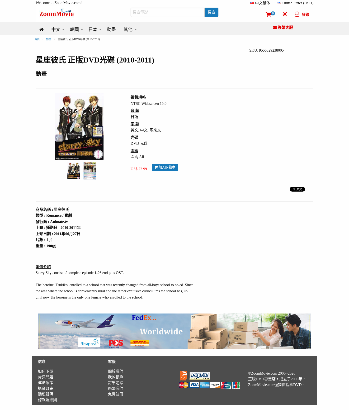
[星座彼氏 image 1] (73, 170)
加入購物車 (166, 167)
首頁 (37, 39)
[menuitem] (261, 3)
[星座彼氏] (73, 170)
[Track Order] (285, 14)
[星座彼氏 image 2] (90, 170)
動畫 (48, 39)
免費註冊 (115, 394)
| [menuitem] (274, 3)
